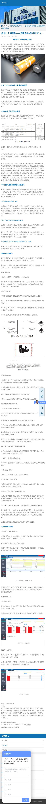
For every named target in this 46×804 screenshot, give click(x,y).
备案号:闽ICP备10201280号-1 (33, 801)
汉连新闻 (4, 741)
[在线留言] (41, 396)
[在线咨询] (41, 390)
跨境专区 (4, 750)
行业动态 (4, 745)
